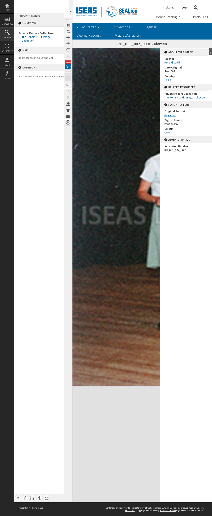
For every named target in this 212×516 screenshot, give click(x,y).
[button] (68, 66)
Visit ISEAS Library (128, 35)
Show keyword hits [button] (68, 91)
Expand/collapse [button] (210, 51)
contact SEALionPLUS (164, 507)
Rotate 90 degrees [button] (68, 50)
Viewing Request (89, 35)
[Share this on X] (18, 495)
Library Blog (199, 17)
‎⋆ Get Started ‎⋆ (88, 27)
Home (7, 10)
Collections (122, 27)
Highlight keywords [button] (68, 98)
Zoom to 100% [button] (68, 56)
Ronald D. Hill (172, 62)
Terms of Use (37, 507)
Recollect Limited (167, 510)
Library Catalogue (167, 17)
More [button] (7, 78)
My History (7, 51)
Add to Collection (68, 110)
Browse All (7, 24)
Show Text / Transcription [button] (68, 85)
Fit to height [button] (68, 44)
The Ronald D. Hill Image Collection (185, 97)
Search (7, 37)
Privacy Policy (24, 507)
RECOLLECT (130, 510)
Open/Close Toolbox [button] (70, 7)
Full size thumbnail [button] (68, 25)
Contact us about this (68, 116)
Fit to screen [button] (68, 31)
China (167, 80)
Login (7, 65)
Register (151, 27)
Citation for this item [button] (68, 122)
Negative (170, 115)
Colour (168, 132)
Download (68, 104)
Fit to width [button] (68, 37)
